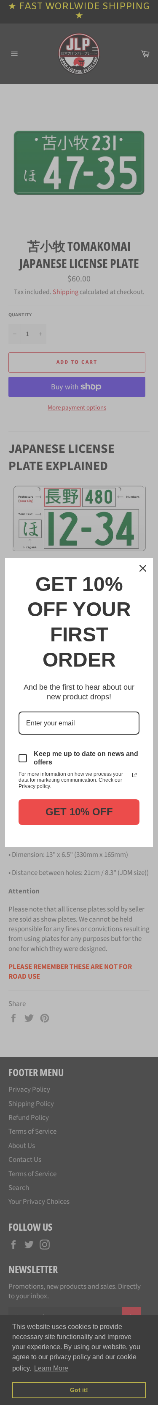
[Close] (143, 568)
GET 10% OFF (79, 811)
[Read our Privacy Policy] (134, 775)
